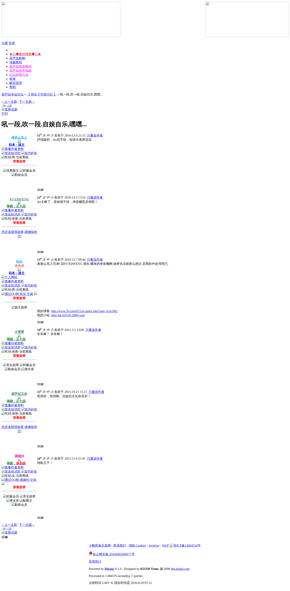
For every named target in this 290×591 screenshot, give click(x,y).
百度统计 (95, 561)
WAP (165, 545)
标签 (12, 79)
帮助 (12, 87)
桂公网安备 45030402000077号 (114, 554)
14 (39, 330)
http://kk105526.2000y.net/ (68, 315)
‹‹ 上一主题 (9, 101)
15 (39, 392)
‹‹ (7, 105)
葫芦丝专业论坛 (13, 94)
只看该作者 (95, 135)
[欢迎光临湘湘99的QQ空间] (3, 484)
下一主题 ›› (27, 101)
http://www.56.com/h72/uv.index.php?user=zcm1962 (84, 311)
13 (39, 259)
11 (39, 135)
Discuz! (109, 568)
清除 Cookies (137, 545)
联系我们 (119, 545)
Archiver (153, 545)
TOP (40, 190)
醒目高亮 (15, 83)
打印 (5, 113)
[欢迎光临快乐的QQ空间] (35, 294)
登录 (12, 43)
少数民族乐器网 (100, 545)
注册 (5, 43)
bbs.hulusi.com (180, 568)
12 (39, 197)
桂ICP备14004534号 (187, 545)
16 (39, 458)
